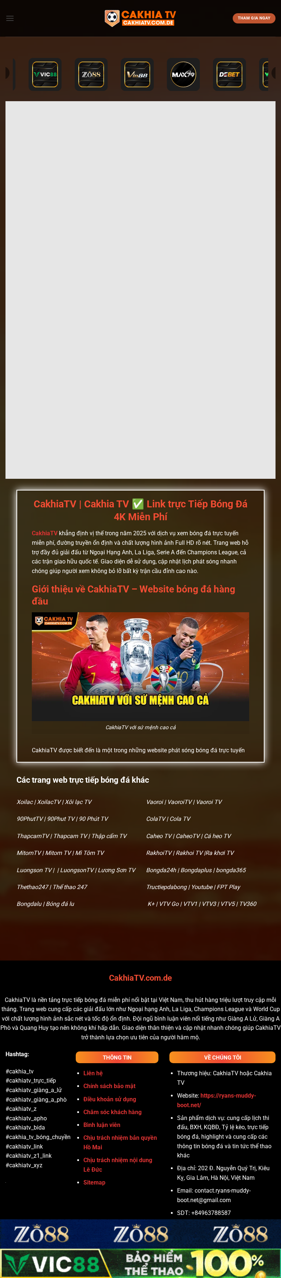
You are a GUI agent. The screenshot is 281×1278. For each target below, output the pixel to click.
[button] (9, 18)
